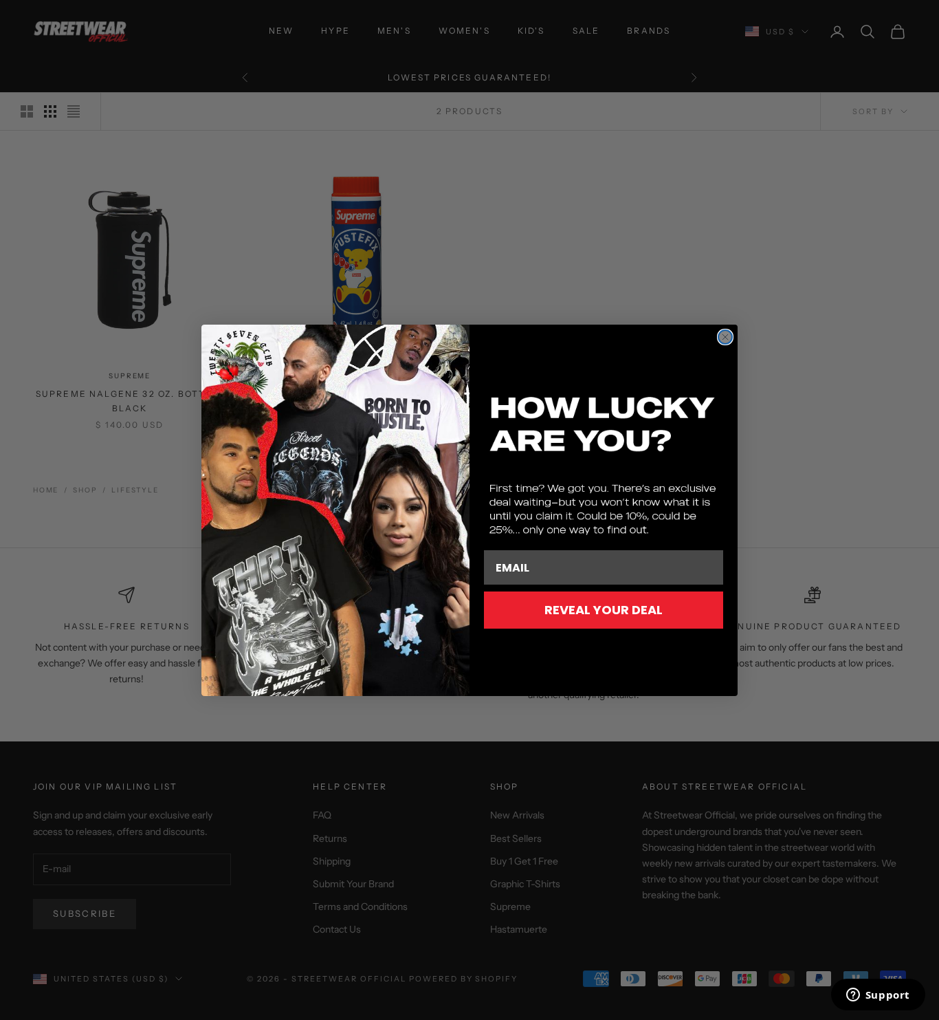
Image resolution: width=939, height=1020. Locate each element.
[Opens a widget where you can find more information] (877, 996)
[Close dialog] (725, 337)
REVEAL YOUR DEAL (603, 609)
